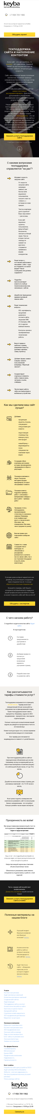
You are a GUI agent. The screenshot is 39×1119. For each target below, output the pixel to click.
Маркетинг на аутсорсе (12, 1018)
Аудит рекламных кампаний (13, 995)
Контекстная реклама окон (13, 1027)
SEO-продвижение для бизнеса (14, 1015)
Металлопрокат (9, 1051)
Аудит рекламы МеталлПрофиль (15, 1070)
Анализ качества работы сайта (14, 1006)
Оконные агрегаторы (11, 1039)
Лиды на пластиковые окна (13, 1034)
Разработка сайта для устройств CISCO (17, 1067)
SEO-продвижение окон (12, 1030)
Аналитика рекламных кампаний (15, 997)
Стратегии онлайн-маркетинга (14, 1013)
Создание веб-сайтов (11, 999)
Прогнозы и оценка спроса (13, 1009)
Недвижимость (9, 1058)
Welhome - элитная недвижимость (16, 1072)
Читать (26, 937)
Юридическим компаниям (13, 1055)
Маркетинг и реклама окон (13, 1025)
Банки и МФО (8, 1053)
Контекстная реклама (11, 993)
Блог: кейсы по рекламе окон (14, 1036)
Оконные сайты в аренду (12, 1032)
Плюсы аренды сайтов (11, 1079)
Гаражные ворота (10, 1060)
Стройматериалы (10, 1049)
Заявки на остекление (11, 1041)
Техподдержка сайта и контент (14, 1004)
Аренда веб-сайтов (10, 1011)
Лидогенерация (9, 1002)
